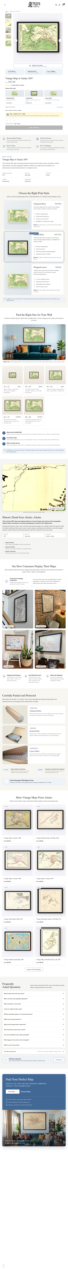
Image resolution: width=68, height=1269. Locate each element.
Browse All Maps (26, 1091)
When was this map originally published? (16, 998)
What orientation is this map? (12, 1004)
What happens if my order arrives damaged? (16, 1040)
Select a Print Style (34, 127)
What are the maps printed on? (13, 1019)
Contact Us (58, 1059)
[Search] (56, 5)
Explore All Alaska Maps (34, 969)
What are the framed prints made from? (15, 1024)
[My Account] (59, 5)
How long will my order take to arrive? (14, 1029)
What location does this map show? (14, 993)
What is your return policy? (11, 1045)
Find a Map (12, 1091)
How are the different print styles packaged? (16, 1034)
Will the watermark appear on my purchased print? (18, 1014)
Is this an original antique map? (13, 1009)
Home (6, 11)
